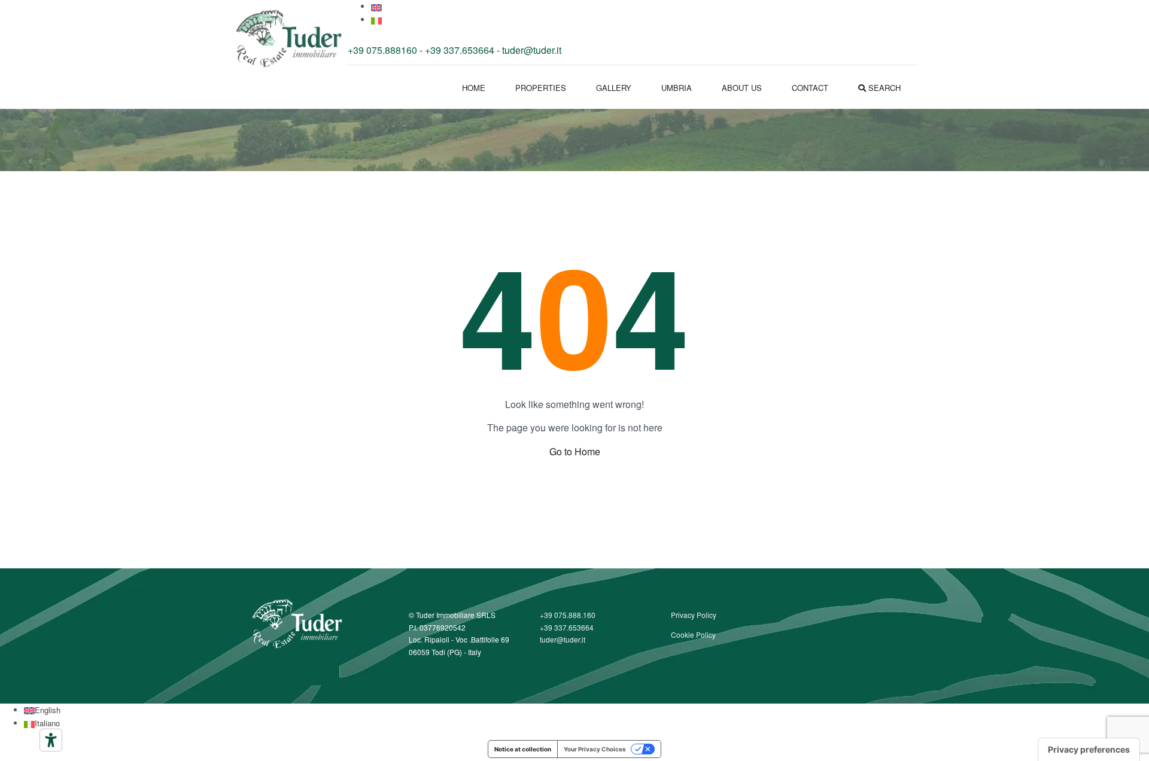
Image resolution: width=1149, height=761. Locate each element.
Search (883, 87)
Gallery (613, 87)
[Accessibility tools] (50, 740)
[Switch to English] (376, 6)
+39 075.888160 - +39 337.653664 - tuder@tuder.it (454, 50)
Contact (810, 87)
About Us (742, 87)
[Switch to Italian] (376, 19)
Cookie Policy (693, 634)
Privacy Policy (693, 615)
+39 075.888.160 (567, 615)
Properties (540, 87)
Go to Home (574, 451)
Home (473, 87)
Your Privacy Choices (595, 749)
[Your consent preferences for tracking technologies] (1088, 749)
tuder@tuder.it (562, 639)
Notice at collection (522, 749)
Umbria (676, 87)
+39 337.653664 (567, 627)
